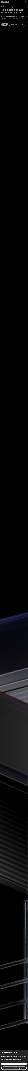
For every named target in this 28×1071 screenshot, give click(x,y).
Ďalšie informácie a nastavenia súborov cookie (11, 1059)
